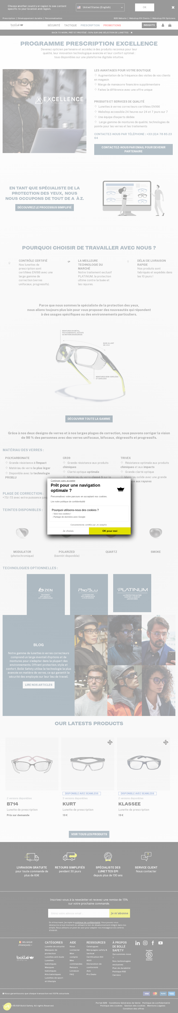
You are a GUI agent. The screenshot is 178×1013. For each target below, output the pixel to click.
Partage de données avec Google (69, 517)
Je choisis (68, 530)
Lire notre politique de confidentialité (68, 501)
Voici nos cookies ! (62, 514)
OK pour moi (109, 530)
